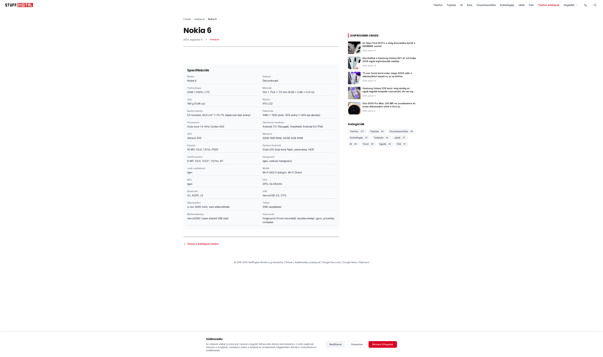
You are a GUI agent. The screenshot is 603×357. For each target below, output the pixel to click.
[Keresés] (595, 5)
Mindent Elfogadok (382, 344)
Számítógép (507, 5)
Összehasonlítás (486, 5)
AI (461, 5)
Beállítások (335, 344)
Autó (469, 5)
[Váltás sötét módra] (586, 5)
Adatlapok (199, 19)
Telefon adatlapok (549, 5)
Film (531, 5)
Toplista (451, 5)
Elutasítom (357, 344)
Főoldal (187, 19)
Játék (521, 5)
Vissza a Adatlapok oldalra (203, 243)
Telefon (438, 5)
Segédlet (569, 5)
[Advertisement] (261, 79)
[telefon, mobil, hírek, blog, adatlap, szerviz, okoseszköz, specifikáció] (19, 5)
